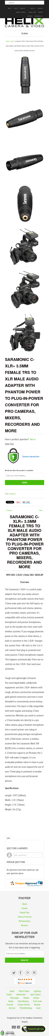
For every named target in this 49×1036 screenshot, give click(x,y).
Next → (41, 510)
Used (38, 1007)
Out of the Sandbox (24, 1017)
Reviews (30, 16)
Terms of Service (21, 12)
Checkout (40, 8)
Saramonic (13, 494)
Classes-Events (24, 1004)
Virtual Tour (32, 12)
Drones (36, 997)
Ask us (33, 439)
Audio (12, 41)
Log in (16, 8)
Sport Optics (35, 994)
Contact (40, 12)
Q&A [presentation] (8, 838)
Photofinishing (26, 1007)
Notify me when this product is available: (19, 470)
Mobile (26, 997)
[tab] (8, 838)
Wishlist (22, 8)
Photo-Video (24, 991)
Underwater (21, 994)
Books (11, 1001)
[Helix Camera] (24, 23)
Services (12, 1007)
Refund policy (39, 16)
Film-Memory (23, 1001)
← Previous (8, 510)
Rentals (37, 1004)
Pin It (18, 502)
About (9, 8)
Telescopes (14, 997)
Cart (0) (33, 8)
